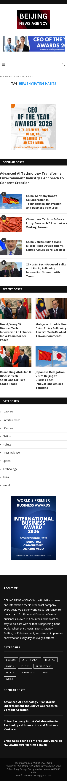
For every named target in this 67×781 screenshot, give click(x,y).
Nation (7, 436)
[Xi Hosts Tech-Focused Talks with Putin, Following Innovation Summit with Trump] (11, 269)
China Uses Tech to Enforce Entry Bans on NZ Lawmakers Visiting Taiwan (46, 223)
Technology (10, 469)
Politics (7, 444)
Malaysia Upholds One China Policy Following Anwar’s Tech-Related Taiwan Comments (51, 330)
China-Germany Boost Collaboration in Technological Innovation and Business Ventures (43, 201)
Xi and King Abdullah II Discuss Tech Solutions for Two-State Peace (15, 378)
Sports (7, 461)
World (6, 485)
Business (8, 412)
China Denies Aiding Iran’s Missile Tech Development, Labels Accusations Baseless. (46, 245)
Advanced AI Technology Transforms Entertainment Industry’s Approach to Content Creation (32, 178)
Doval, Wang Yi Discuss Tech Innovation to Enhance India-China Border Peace (15, 332)
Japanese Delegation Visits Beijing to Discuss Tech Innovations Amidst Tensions (50, 379)
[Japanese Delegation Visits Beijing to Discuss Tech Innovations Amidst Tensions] (51, 356)
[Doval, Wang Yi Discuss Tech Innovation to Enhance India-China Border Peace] (15, 308)
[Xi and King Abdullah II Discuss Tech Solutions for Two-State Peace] (15, 356)
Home (3, 76)
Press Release (11, 452)
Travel (6, 477)
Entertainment (11, 420)
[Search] (63, 64)
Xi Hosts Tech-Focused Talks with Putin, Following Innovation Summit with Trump (46, 270)
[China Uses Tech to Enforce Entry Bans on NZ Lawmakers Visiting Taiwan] (11, 224)
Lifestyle (8, 428)
